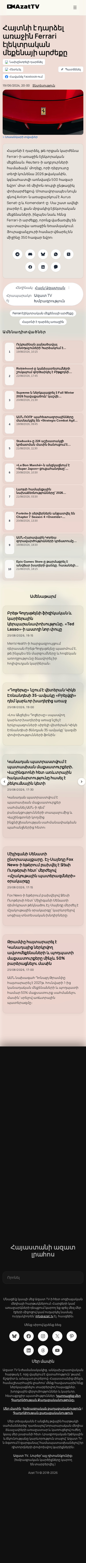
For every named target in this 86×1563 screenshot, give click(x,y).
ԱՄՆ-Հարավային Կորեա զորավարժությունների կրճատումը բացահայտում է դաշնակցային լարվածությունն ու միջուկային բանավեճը (45, 539)
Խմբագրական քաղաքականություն (52, 1408)
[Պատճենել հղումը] (70, 69)
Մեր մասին (12, 1408)
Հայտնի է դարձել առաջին (43, 322)
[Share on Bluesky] (43, 254)
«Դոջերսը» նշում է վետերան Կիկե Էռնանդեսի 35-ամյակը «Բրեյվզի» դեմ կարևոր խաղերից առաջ (41, 695)
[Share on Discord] (30, 254)
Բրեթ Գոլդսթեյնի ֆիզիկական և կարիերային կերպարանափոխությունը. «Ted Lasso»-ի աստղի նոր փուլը (40, 621)
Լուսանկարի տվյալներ (21, 137)
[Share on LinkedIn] (43, 267)
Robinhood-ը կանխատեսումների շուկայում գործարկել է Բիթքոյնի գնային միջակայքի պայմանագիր (43, 370)
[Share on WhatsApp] (56, 254)
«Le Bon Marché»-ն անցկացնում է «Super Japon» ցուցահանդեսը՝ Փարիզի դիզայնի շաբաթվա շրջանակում (43, 466)
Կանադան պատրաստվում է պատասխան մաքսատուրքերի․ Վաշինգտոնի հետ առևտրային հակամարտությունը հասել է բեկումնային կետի (40, 772)
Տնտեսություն (43, 85)
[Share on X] (69, 254)
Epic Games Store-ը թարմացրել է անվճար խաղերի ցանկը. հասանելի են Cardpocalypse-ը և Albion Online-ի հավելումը (45, 563)
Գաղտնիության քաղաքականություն (43, 1413)
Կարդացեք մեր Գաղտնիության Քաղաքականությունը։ (46, 1398)
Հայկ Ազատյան (50, 287)
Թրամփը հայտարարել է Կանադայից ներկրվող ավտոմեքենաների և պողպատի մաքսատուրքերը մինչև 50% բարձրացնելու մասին (40, 952)
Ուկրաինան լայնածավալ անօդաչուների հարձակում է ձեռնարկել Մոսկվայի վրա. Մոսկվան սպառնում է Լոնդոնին (46, 346)
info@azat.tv (45, 1316)
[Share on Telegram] (17, 254)
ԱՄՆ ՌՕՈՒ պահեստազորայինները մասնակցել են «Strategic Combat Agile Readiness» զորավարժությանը (46, 418)
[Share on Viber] (56, 267)
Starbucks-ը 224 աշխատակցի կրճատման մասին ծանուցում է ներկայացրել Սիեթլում (42, 442)
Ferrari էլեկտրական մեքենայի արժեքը (43, 313)
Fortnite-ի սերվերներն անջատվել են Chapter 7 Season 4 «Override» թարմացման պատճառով (45, 515)
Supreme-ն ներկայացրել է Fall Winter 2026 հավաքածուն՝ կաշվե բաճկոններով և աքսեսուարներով (45, 394)
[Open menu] (75, 7)
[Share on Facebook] (30, 267)
